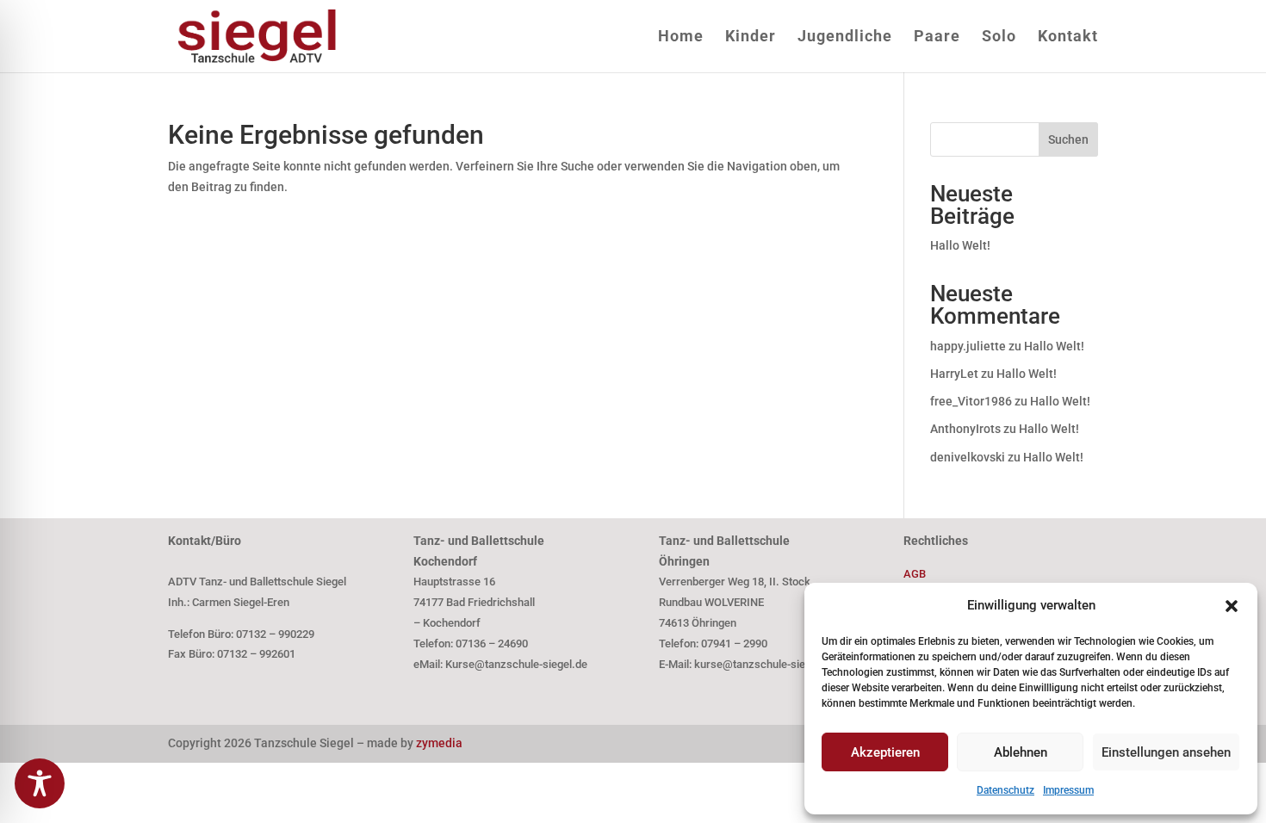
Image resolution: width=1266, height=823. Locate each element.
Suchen (1068, 139)
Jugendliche (844, 37)
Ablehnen (1020, 752)
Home (681, 37)
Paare (937, 37)
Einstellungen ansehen (1166, 752)
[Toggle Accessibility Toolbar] (39, 783)
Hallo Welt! (960, 245)
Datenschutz (1005, 790)
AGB (914, 573)
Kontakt (1068, 37)
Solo (999, 37)
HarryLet (954, 374)
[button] (1231, 606)
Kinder (750, 37)
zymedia (439, 743)
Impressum (1068, 790)
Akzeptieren (885, 752)
